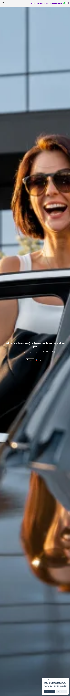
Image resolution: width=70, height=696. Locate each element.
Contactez (46, 3)
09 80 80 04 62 (59, 3)
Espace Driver (39, 3)
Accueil (33, 3)
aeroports (52, 3)
